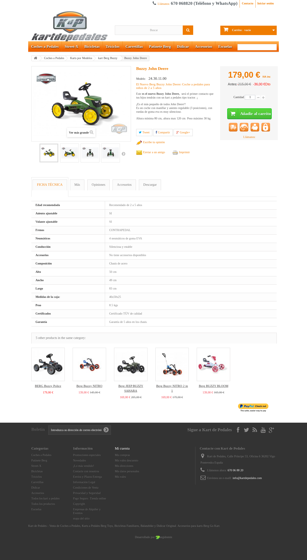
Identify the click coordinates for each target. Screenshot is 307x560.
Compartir (163, 132)
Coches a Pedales (45, 46)
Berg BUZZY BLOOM (213, 386)
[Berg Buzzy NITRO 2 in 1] (172, 364)
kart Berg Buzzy (107, 58)
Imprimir (184, 152)
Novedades (79, 460)
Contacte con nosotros (86, 471)
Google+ (184, 132)
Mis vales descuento (126, 460)
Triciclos (112, 46)
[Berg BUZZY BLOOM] (213, 364)
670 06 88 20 (235, 470)
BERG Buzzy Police (48, 386)
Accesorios (203, 46)
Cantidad (238, 97)
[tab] (49, 187)
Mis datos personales (127, 471)
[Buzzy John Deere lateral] (69, 153)
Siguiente (123, 154)
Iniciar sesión (265, 3)
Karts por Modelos (81, 58)
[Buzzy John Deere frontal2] (110, 153)
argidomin (166, 537)
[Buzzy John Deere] (49, 153)
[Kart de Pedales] (70, 24)
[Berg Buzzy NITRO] (89, 364)
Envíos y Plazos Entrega (87, 476)
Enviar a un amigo (153, 152)
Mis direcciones (124, 466)
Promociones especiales (87, 455)
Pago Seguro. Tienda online (89, 498)
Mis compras (122, 455)
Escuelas (225, 46)
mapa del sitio (81, 518)
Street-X (71, 46)
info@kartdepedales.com (247, 478)
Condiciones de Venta (85, 487)
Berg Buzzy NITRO (89, 386)
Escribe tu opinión (153, 142)
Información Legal (84, 482)
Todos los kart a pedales (45, 498)
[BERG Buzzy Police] (48, 364)
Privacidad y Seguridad (87, 493)
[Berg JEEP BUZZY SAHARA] (130, 364)
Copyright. (79, 504)
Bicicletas (92, 46)
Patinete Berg (160, 46)
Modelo (140, 78)
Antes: (232, 84)
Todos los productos (43, 504)
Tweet (146, 132)
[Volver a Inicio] (35, 58)
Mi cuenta (122, 448)
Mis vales (120, 476)
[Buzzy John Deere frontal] (90, 153)
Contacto (247, 3)
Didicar (183, 46)
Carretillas (134, 46)
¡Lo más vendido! (83, 466)
